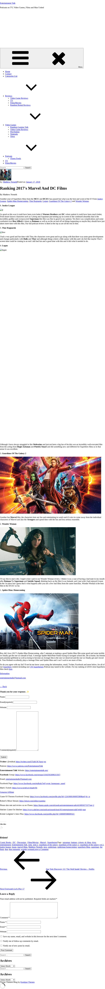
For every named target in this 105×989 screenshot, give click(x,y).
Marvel (43, 842)
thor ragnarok (14, 849)
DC (14, 842)
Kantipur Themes (27, 982)
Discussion (21, 842)
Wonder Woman (82, 201)
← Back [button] (3, 687)
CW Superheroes (37, 667)
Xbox (12, 136)
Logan (45, 201)
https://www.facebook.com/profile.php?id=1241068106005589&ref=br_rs (60, 796)
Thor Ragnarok (35, 201)
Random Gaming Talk (19, 127)
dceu (94, 842)
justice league (5, 847)
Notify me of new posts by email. (16, 946)
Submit (3, 757)
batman (74, 842)
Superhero (7, 667)
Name (2, 697)
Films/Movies (15, 103)
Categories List (11, 76)
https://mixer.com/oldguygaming (32, 801)
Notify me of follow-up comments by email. (21, 941)
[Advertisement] (52, 29)
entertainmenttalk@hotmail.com (13, 678)
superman (95, 847)
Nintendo (14, 134)
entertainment (5, 845)
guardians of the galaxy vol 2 (92, 845)
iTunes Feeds (15, 158)
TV (11, 100)
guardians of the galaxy (48, 845)
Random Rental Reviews (20, 105)
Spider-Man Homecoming (17, 201)
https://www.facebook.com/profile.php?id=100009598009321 (49, 814)
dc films (88, 842)
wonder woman (27, 849)
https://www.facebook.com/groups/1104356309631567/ (37, 775)
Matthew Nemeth (10, 182)
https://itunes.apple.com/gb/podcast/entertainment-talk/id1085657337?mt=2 (64, 805)
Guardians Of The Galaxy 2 (60, 201)
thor (6, 849)
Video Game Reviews (19, 98)
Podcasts (8, 156)
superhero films (84, 847)
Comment (8, 750)
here (10, 669)
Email (6, 702)
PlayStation (14, 132)
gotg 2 (35, 845)
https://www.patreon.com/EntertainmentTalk (25, 766)
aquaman (66, 842)
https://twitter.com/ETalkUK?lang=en (31, 762)
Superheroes (52, 842)
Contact (8, 74)
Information (4, 673)
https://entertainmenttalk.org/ (36, 770)
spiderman (52, 847)
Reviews (8, 96)
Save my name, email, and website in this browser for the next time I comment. (35, 936)
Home (7, 71)
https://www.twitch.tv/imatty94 (24, 788)
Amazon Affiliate (7, 792)
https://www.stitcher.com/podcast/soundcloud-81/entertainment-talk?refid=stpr (54, 810)
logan (14, 847)
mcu (45, 847)
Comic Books (5, 842)
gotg (30, 845)
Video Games (10, 125)
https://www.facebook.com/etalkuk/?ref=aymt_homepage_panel (39, 783)
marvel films (22, 847)
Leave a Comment (41, 849)
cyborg (81, 842)
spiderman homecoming (67, 847)
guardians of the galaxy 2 (69, 845)
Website (3, 707)
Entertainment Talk (7, 3)
